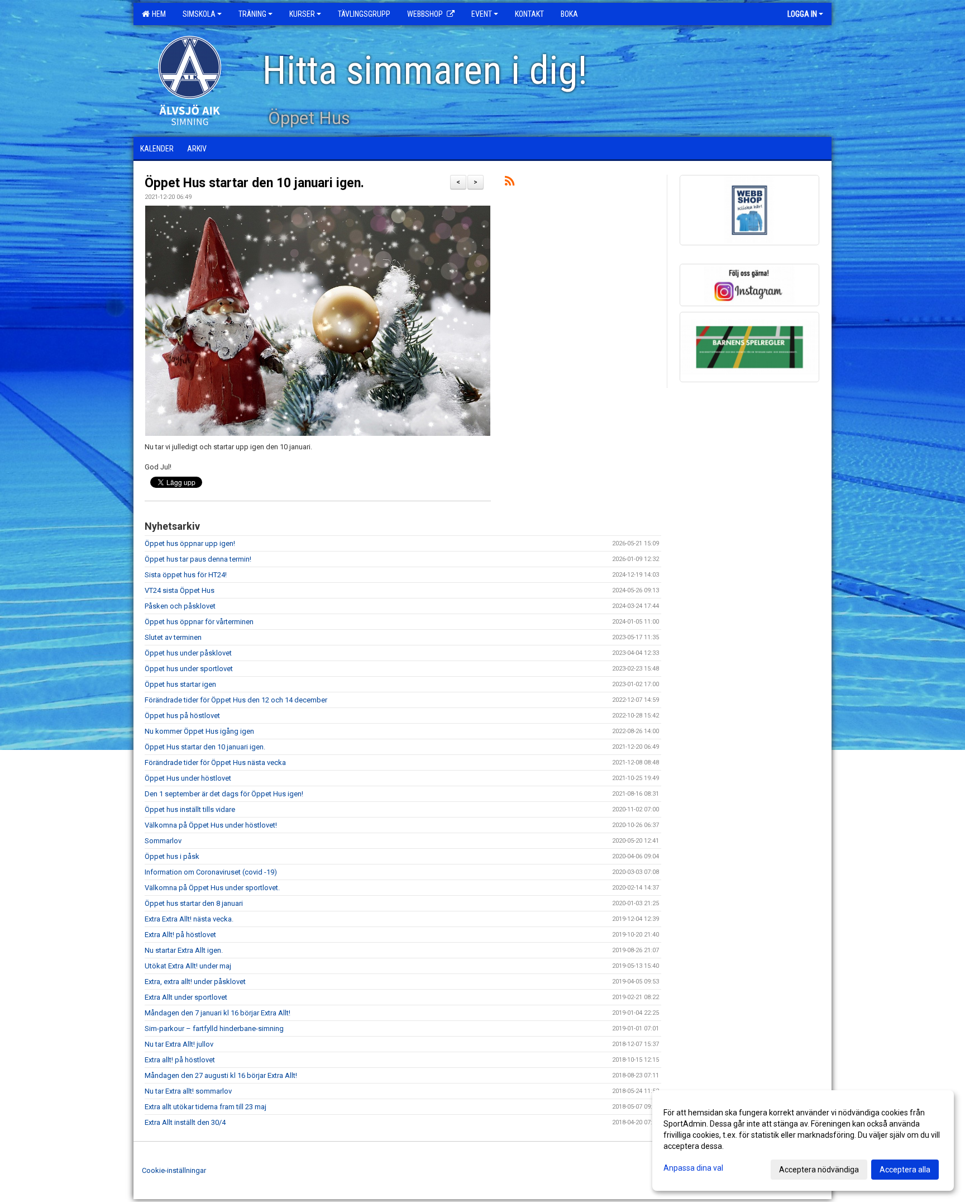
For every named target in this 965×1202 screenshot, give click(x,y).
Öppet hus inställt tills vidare (190, 809)
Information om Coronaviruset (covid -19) (211, 872)
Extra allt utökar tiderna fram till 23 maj (205, 1107)
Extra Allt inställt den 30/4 (185, 1122)
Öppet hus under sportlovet (189, 668)
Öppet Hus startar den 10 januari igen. (254, 183)
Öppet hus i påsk (172, 856)
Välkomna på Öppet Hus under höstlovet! (211, 825)
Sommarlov (163, 841)
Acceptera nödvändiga (819, 1169)
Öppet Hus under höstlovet (188, 778)
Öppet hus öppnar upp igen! (190, 543)
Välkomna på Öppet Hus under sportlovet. (212, 887)
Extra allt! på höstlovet (180, 1060)
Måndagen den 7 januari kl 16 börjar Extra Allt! (217, 1013)
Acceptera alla (905, 1169)
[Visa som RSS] (509, 183)
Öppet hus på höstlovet (182, 715)
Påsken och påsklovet (180, 606)
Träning (252, 13)
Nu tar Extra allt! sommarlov (188, 1091)
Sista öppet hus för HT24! (186, 575)
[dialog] (803, 1140)
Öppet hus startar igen (180, 684)
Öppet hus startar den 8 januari (194, 903)
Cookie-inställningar (174, 1170)
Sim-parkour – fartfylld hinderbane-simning (214, 1028)
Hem (157, 13)
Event (481, 13)
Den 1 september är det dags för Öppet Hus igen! (224, 794)
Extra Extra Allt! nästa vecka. (189, 919)
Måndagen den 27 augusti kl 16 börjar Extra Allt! (221, 1075)
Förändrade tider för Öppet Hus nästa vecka (215, 762)
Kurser (302, 13)
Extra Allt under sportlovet (186, 997)
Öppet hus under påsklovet (188, 653)
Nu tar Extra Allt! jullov (179, 1044)
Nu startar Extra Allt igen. (184, 950)
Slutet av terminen (173, 637)
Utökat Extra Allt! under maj (188, 966)
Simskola (199, 13)
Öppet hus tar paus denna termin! (198, 559)
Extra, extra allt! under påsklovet (195, 981)
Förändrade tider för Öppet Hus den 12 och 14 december (236, 700)
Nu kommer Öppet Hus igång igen (199, 731)
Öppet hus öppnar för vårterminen (199, 621)
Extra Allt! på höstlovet (180, 934)
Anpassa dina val (693, 1167)
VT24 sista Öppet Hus (179, 590)
